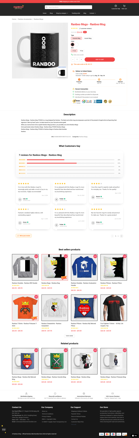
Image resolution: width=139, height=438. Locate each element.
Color (72, 41)
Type (72, 35)
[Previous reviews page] (112, 236)
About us (44, 411)
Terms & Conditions (47, 414)
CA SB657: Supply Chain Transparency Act (54, 422)
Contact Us (74, 419)
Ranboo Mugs (38, 19)
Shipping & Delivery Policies (79, 411)
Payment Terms (75, 414)
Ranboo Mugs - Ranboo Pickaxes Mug (113, 377)
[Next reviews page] (121, 236)
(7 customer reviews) (85, 28)
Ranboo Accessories (25, 19)
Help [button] (135, 435)
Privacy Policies (46, 416)
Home (14, 19)
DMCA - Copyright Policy (49, 419)
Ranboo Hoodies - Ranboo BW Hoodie (24, 283)
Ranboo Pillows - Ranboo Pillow (111, 283)
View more (69, 336)
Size (72, 47)
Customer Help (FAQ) (77, 422)
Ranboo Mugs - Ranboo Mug (80, 377)
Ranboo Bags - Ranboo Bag (51, 283)
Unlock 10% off (3, 430)
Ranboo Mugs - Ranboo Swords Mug (54, 377)
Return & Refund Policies (78, 416)
